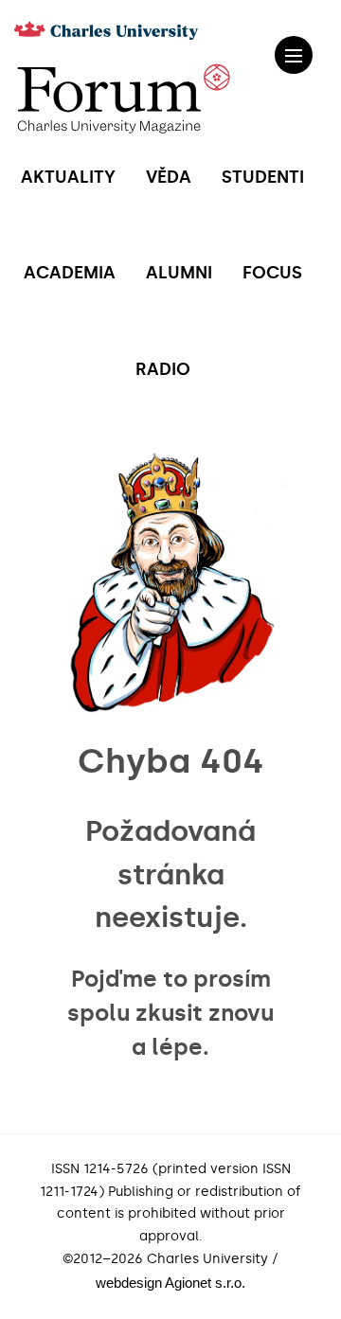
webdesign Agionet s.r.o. (170, 1282)
